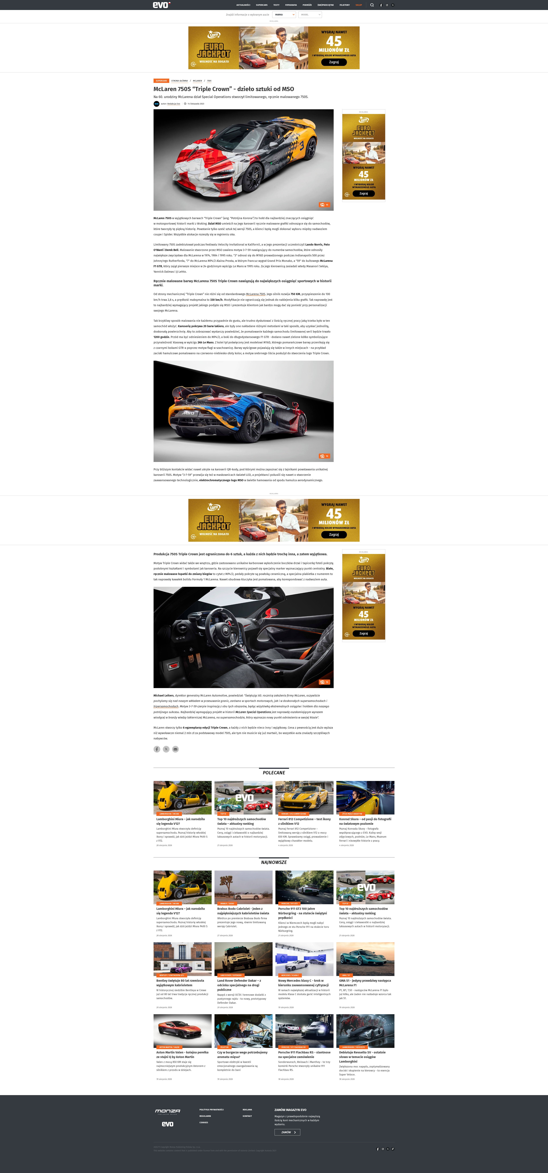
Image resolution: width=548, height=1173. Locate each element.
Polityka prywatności (212, 1110)
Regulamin (205, 1116)
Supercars (262, 5)
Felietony (345, 5)
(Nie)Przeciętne (326, 5)
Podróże (307, 5)
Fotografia (291, 5)
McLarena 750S (255, 294)
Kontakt (247, 1116)
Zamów (286, 1132)
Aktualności (243, 5)
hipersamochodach (166, 706)
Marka (279, 14)
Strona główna (179, 80)
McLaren (197, 80)
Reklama (247, 1110)
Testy (276, 5)
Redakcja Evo (173, 103)
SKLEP (359, 5)
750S (209, 80)
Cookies (204, 1122)
